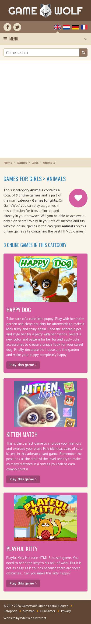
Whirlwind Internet (33, 618)
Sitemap (29, 611)
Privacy (66, 611)
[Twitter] (17, 27)
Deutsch (75, 27)
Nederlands (66, 27)
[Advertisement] (45, 108)
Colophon (10, 611)
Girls (35, 162)
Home (8, 162)
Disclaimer (47, 611)
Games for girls (44, 200)
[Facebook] (7, 27)
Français (84, 27)
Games (22, 162)
